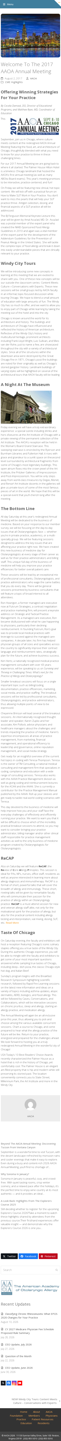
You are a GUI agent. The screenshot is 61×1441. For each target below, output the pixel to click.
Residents (43, 1423)
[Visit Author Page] (30, 1104)
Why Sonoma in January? (15, 1174)
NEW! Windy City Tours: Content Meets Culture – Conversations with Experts (30, 1401)
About (36, 1411)
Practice (21, 1419)
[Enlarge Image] (30, 35)
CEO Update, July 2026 (18, 1344)
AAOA (33, 78)
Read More (12, 922)
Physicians (52, 1415)
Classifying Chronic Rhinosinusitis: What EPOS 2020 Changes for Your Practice (29, 1315)
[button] (8, 4)
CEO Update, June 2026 (19, 1367)
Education (26, 1423)
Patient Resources (42, 1419)
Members (34, 1415)
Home (23, 1411)
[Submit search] (57, 1270)
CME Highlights (14, 82)
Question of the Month (18, 1356)
